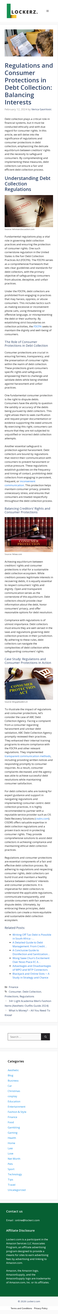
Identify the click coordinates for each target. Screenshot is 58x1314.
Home (11, 1143)
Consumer (15, 991)
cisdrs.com (42, 818)
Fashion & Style (17, 1112)
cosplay (12, 1096)
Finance (13, 987)
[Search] (45, 1037)
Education (14, 1101)
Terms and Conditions (21, 1308)
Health (12, 1138)
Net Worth (14, 1158)
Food (11, 1122)
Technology (15, 1174)
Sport (11, 1169)
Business (13, 1080)
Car (10, 1086)
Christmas (14, 1091)
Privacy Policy (40, 1308)
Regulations (27, 996)
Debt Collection (32, 991)
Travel (11, 1184)
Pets (10, 1164)
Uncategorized (17, 1190)
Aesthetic (13, 1070)
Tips (10, 1179)
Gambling (14, 1127)
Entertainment (16, 1106)
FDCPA (38, 326)
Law (10, 1148)
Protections (11, 996)
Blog (10, 1075)
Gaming (12, 1132)
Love (10, 1153)
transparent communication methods (28, 756)
